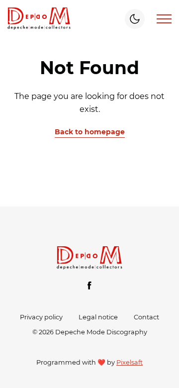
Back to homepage (90, 131)
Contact (146, 317)
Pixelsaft (129, 362)
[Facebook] (89, 285)
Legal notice (98, 317)
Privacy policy (41, 317)
